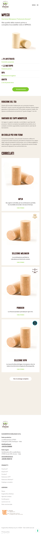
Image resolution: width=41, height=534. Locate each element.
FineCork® (5, 469)
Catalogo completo (7, 482)
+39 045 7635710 (7, 459)
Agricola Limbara (6, 496)
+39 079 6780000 (7, 446)
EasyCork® (5, 472)
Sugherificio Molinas (8, 494)
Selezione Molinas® (20, 253)
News (3, 491)
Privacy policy (6, 532)
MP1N (20, 199)
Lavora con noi (6, 502)
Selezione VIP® (20, 360)
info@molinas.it (6, 444)
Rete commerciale (7, 504)
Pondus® (20, 308)
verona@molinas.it (7, 456)
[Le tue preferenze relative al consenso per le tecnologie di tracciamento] (37, 530)
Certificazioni (5, 499)
